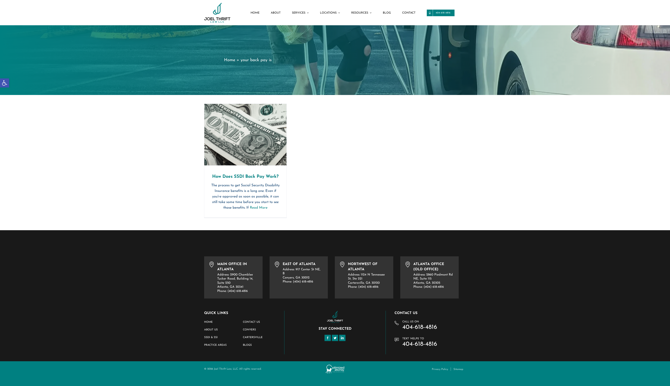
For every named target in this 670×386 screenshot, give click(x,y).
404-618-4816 (419, 327)
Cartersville (253, 337)
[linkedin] (342, 338)
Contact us (251, 322)
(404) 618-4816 (238, 291)
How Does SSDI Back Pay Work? (245, 135)
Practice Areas (215, 345)
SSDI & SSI (211, 337)
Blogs (247, 345)
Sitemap (458, 369)
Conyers (249, 329)
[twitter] (335, 338)
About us (211, 329)
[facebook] (328, 338)
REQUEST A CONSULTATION (229, 379)
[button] (4, 82)
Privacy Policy (440, 369)
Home (229, 60)
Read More (258, 207)
